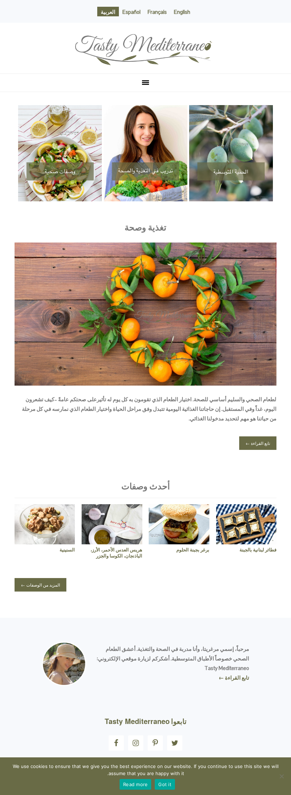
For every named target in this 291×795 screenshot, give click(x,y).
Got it (164, 784)
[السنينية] (45, 542)
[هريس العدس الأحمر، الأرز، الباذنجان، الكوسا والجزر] (112, 542)
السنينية (67, 550)
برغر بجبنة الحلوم (192, 550)
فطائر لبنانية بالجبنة (258, 550)
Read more (135, 784)
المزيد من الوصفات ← (40, 585)
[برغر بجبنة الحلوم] (179, 542)
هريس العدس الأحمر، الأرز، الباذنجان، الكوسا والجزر (116, 553)
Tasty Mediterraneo (145, 29)
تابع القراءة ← (258, 443)
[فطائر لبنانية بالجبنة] (246, 542)
